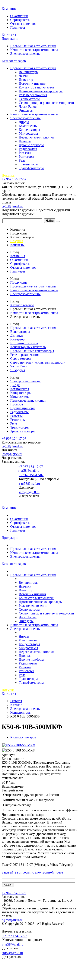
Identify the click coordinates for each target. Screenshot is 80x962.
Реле (22, 160)
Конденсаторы (29, 129)
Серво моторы (29, 99)
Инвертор (26, 79)
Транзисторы (28, 164)
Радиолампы (28, 149)
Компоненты (28, 126)
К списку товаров (23, 737)
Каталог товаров (14, 61)
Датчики (25, 76)
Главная (8, 4)
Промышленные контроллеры (41, 91)
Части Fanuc (27, 106)
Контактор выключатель (36, 87)
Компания (9, 8)
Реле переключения (33, 95)
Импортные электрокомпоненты (34, 50)
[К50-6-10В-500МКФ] (18, 745)
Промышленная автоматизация (33, 46)
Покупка (8, 175)
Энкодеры (26, 110)
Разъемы (25, 153)
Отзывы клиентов (23, 23)
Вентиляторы (28, 72)
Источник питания (32, 83)
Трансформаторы (31, 168)
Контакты (9, 35)
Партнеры (17, 27)
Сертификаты (20, 20)
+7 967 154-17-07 (14, 179)
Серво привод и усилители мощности (46, 103)
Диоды (24, 122)
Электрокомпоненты (25, 53)
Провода (25, 141)
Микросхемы (28, 133)
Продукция (10, 38)
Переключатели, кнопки (36, 137)
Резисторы (26, 156)
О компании (19, 16)
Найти (50, 220)
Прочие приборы (31, 145)
